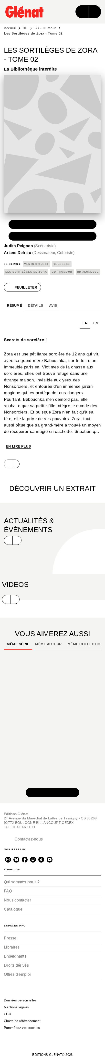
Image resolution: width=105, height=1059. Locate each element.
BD (25, 28)
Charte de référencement (22, 1021)
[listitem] (8, 859)
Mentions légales (16, 1007)
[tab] (14, 305)
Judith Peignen (30, 246)
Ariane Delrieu (39, 253)
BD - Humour (45, 28)
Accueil (10, 28)
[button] (52, 224)
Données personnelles (20, 1000)
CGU (7, 1014)
